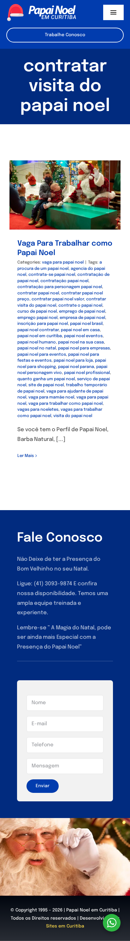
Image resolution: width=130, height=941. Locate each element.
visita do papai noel (72, 416)
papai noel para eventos (41, 355)
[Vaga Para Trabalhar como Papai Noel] (65, 195)
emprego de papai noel (82, 311)
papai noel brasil (86, 324)
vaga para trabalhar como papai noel (65, 404)
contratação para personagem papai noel (59, 287)
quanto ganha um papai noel (46, 379)
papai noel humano (36, 342)
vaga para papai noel (63, 262)
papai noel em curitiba (39, 336)
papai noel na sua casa (81, 342)
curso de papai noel (37, 311)
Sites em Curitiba (65, 926)
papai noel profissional (87, 373)
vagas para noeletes (37, 410)
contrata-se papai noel (51, 275)
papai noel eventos (83, 336)
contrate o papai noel (80, 305)
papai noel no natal (36, 348)
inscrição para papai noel (42, 324)
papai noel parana (76, 367)
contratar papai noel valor (58, 299)
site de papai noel (46, 385)
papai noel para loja (73, 361)
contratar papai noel (38, 293)
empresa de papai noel (82, 318)
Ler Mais (25, 456)
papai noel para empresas (84, 348)
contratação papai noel (64, 281)
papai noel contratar (38, 330)
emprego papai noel (37, 318)
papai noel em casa (80, 330)
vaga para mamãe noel (51, 397)
